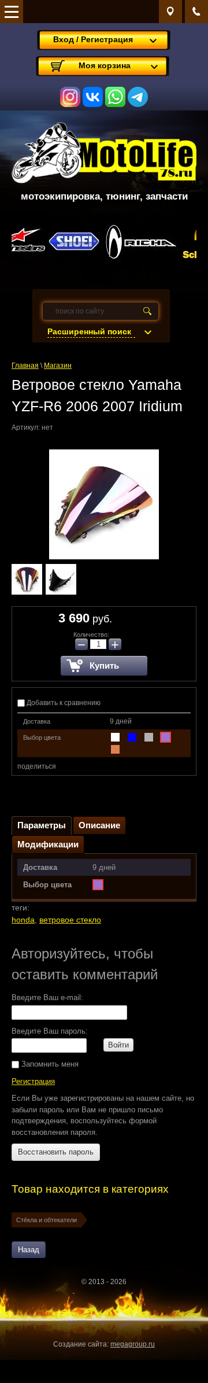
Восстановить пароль (56, 1152)
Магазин (58, 366)
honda (23, 919)
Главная (25, 366)
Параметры (41, 825)
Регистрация (33, 1081)
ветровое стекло (70, 919)
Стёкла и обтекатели (46, 1219)
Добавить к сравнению (63, 703)
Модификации (48, 844)
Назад (28, 1249)
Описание (99, 825)
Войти (118, 1045)
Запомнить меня (49, 1064)
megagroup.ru (132, 1344)
